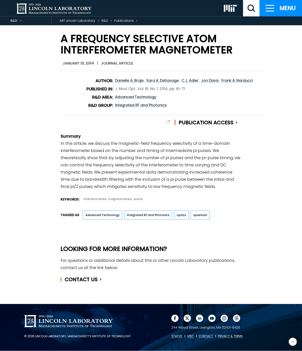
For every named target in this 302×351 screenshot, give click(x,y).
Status (177, 336)
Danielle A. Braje (129, 80)
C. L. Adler (189, 80)
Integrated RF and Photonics (141, 105)
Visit (190, 336)
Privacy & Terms (230, 336)
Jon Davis (210, 80)
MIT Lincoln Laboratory (77, 20)
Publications (124, 20)
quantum (200, 215)
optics (181, 215)
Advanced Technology (135, 96)
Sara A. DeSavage (162, 80)
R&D (21, 21)
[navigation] (280, 8)
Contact (81, 279)
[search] (251, 8)
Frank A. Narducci (237, 80)
